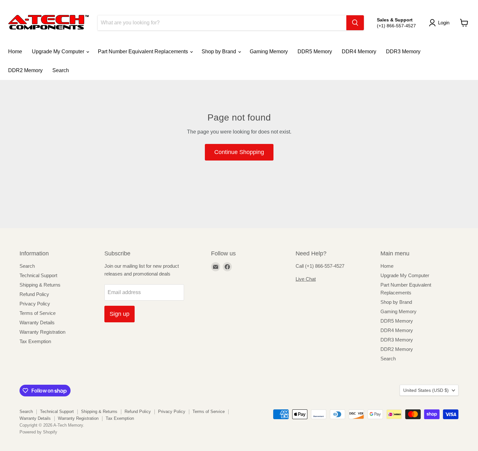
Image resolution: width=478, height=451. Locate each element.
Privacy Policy (35, 303)
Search (60, 70)
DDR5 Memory (315, 51)
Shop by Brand (219, 51)
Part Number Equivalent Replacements (143, 51)
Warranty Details (37, 322)
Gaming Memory (269, 51)
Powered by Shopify (38, 432)
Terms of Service (38, 313)
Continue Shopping (239, 152)
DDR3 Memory (403, 51)
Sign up (119, 314)
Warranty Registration (42, 332)
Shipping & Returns (40, 285)
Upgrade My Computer (59, 51)
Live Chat (306, 279)
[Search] (355, 22)
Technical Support (38, 275)
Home (15, 51)
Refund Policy (34, 294)
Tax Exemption (35, 341)
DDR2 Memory (25, 70)
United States (426, 390)
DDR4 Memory (359, 51)
